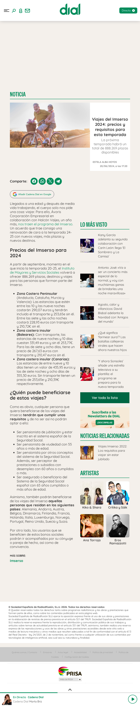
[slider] (70, 692)
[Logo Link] (70, 9)
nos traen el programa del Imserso (44, 224)
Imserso (16, 561)
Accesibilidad (80, 652)
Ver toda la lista (105, 398)
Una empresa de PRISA (70, 671)
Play (132, 699)
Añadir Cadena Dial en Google (34, 194)
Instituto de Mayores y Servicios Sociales (42, 270)
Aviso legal (63, 652)
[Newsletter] (27, 10)
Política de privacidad (103, 652)
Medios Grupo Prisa (70, 679)
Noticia (18, 94)
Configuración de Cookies (77, 657)
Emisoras (47, 652)
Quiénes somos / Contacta (24, 652)
